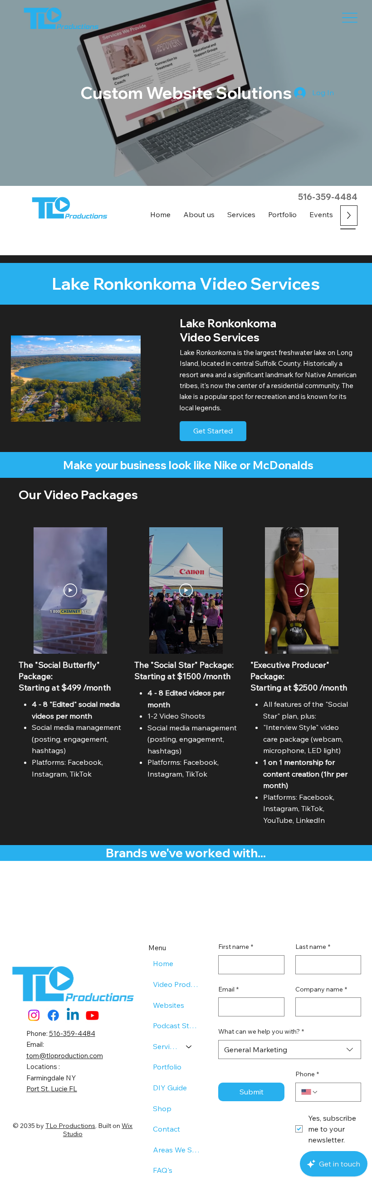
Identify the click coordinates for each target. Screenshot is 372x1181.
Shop (162, 1108)
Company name (321, 989)
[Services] (189, 1046)
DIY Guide (170, 1087)
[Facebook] (53, 1015)
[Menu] (350, 17)
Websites (168, 1005)
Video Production (177, 984)
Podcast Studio (177, 1025)
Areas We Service (177, 1149)
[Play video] (70, 590)
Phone (307, 1074)
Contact (166, 1128)
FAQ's (162, 1170)
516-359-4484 (327, 197)
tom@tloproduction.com (64, 1055)
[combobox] (289, 1049)
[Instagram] (33, 1015)
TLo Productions (70, 1126)
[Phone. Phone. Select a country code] (309, 1092)
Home (163, 963)
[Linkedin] (72, 1015)
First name (235, 947)
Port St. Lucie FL (51, 1088)
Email (228, 989)
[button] (241, 214)
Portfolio (167, 1066)
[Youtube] (92, 1015)
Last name (312, 947)
